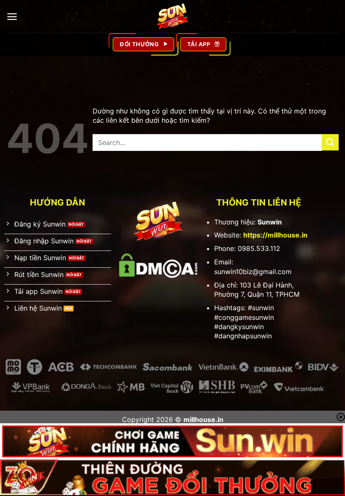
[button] (12, 16)
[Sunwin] (172, 16)
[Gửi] (330, 142)
